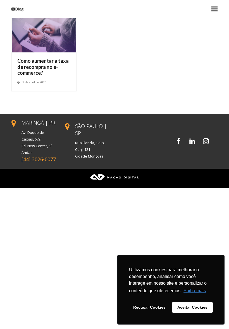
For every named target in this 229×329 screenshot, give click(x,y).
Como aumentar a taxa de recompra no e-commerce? (43, 67)
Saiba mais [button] (194, 290)
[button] (214, 9)
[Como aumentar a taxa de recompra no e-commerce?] (44, 35)
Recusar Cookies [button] (149, 307)
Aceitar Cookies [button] (192, 307)
